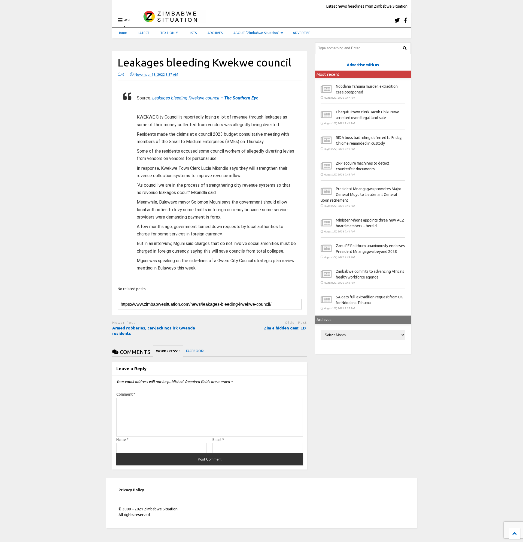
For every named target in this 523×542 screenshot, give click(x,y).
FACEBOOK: (195, 351)
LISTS (193, 33)
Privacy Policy (131, 490)
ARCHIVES (215, 33)
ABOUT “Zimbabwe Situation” (256, 33)
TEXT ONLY (169, 33)
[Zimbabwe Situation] (171, 20)
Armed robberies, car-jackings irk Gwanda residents (153, 331)
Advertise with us (363, 65)
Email (218, 439)
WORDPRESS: (168, 351)
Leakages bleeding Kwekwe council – (205, 98)
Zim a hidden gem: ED (285, 328)
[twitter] (397, 20)
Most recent (328, 74)
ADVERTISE (301, 33)
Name (122, 439)
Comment (125, 394)
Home (122, 33)
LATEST (143, 33)
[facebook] (405, 20)
